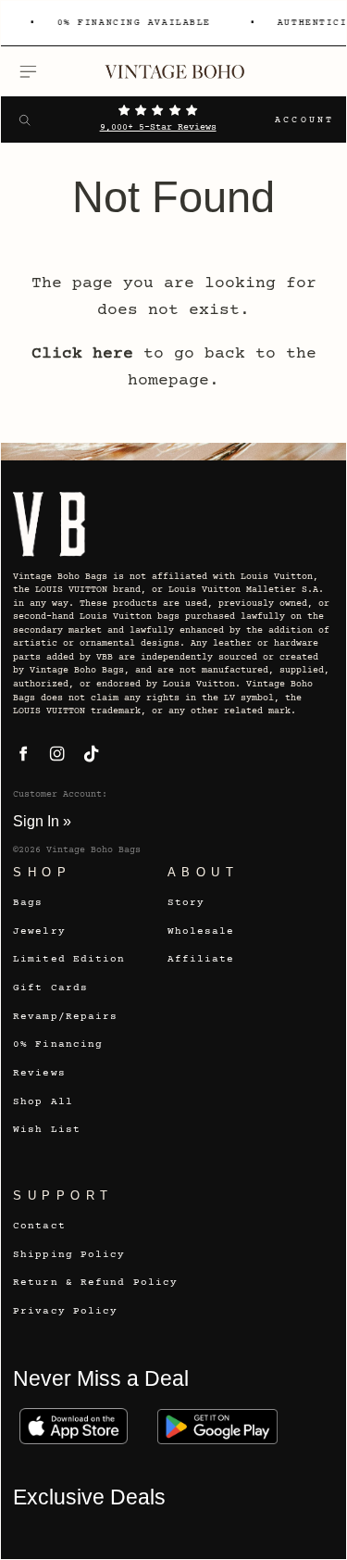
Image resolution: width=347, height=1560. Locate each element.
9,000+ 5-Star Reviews (158, 127)
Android (217, 1426)
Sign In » (42, 820)
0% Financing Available (131, 23)
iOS (73, 1426)
